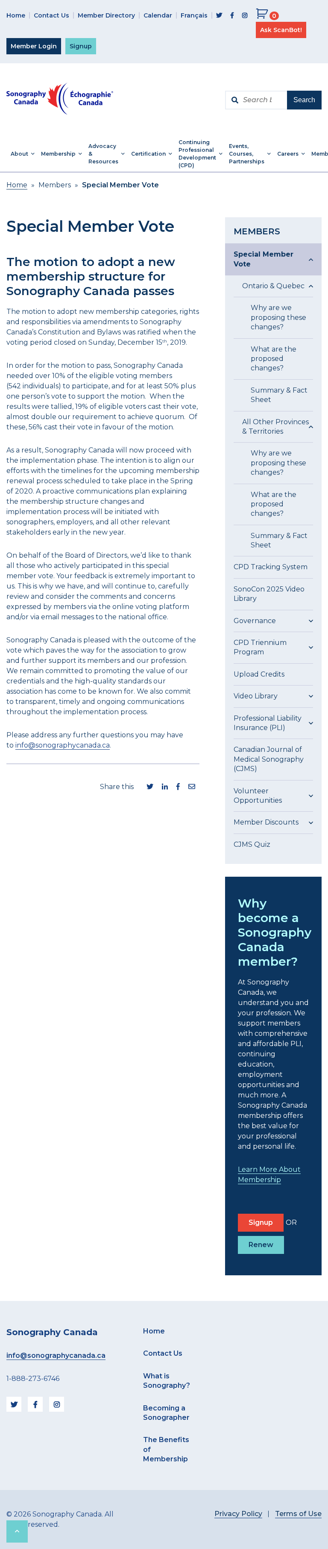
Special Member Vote (263, 259)
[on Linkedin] (165, 787)
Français (194, 15)
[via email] (191, 787)
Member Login (34, 46)
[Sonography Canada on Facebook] (232, 16)
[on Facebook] (178, 787)
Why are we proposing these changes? (278, 317)
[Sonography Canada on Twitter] (219, 16)
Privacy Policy (238, 1514)
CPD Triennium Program (260, 647)
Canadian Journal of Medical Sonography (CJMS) (269, 759)
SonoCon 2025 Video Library (269, 594)
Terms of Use (298, 1514)
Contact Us (51, 15)
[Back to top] (17, 1531)
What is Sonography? (166, 1380)
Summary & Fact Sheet (279, 395)
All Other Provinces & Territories (275, 426)
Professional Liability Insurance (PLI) (268, 723)
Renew (261, 1245)
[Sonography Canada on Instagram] (244, 16)
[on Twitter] (149, 787)
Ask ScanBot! (281, 30)
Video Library (256, 696)
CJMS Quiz (252, 844)
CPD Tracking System (271, 567)
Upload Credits (259, 674)
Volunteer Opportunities (258, 795)
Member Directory (106, 15)
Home (15, 15)
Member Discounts (266, 822)
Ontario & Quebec (273, 286)
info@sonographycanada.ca (62, 745)
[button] (21, 153)
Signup (81, 46)
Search (304, 99)
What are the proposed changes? (273, 358)
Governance (255, 621)
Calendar (158, 15)
